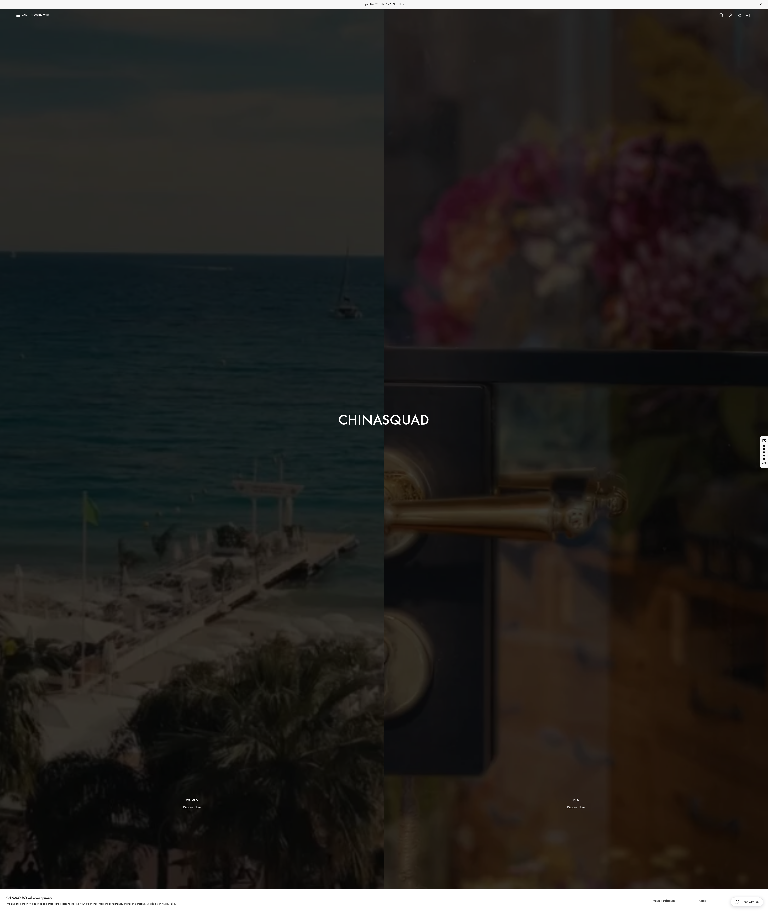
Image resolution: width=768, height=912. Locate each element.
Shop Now (398, 4)
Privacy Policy (168, 903)
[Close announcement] (760, 4)
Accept (702, 900)
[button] (721, 15)
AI (748, 15)
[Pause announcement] (7, 4)
